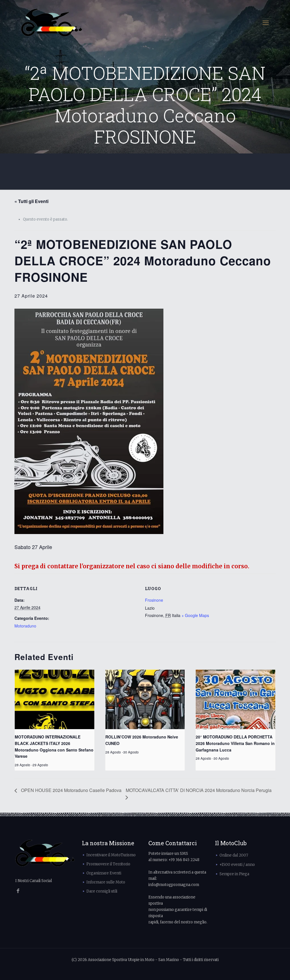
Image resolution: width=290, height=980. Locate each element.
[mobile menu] (265, 22)
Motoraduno (25, 626)
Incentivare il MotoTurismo (111, 855)
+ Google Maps (195, 615)
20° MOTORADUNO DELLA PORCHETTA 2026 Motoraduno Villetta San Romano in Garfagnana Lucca (235, 743)
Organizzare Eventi (103, 873)
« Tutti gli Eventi (31, 201)
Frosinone (154, 600)
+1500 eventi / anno (237, 864)
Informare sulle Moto (105, 882)
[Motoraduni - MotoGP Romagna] (51, 22)
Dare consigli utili (101, 891)
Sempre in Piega (234, 874)
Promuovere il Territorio (108, 864)
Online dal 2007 (233, 855)
